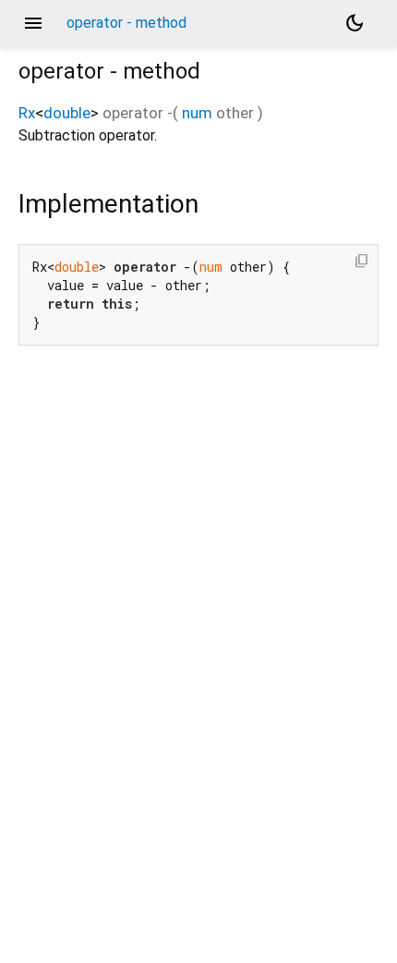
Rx (26, 113)
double (66, 113)
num (197, 113)
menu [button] (33, 23)
